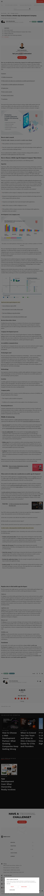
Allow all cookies (24, 886)
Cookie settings (12, 889)
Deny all (12, 886)
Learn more (8, 883)
